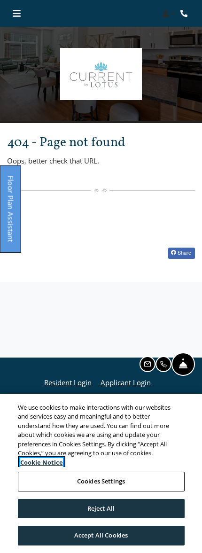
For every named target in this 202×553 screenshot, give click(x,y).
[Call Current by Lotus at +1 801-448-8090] (185, 14)
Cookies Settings (101, 481)
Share (183, 252)
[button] (168, 14)
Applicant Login (126, 382)
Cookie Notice (41, 462)
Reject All (101, 508)
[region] (101, 473)
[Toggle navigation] (17, 14)
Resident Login (68, 382)
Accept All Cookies (101, 535)
